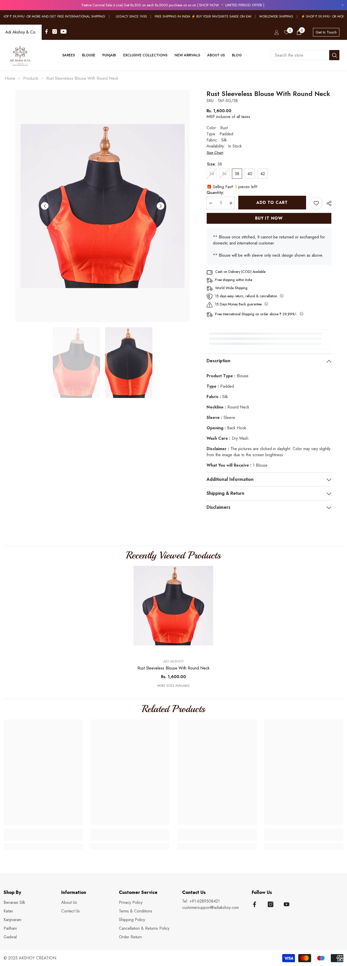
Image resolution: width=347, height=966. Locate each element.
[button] (45, 206)
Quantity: (215, 192)
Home (10, 78)
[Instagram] (54, 31)
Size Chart (215, 153)
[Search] (305, 55)
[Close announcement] (343, 5)
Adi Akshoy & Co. (20, 32)
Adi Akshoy (173, 661)
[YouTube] (63, 31)
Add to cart (273, 202)
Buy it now (269, 218)
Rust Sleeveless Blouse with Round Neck (173, 668)
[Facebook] (46, 31)
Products (30, 78)
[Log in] (276, 32)
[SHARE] (327, 203)
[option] (102, 206)
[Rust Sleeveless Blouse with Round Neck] (173, 605)
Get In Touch (326, 32)
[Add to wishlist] (316, 203)
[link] (43, 838)
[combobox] (300, 55)
